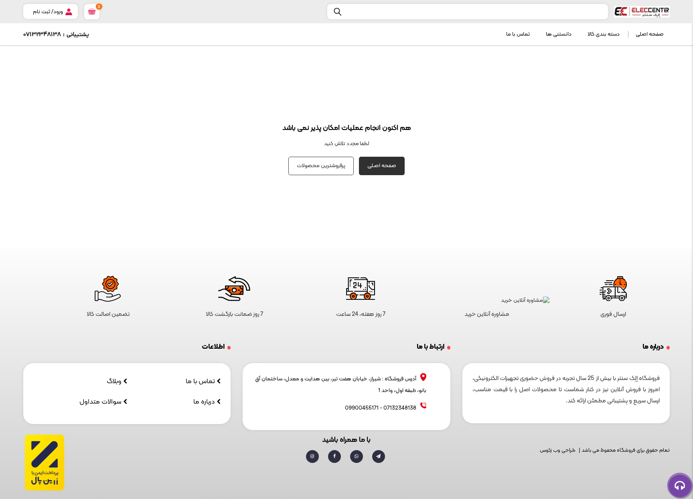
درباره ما (205, 402)
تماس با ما (518, 34)
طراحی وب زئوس (557, 450)
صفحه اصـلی (381, 166)
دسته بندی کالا (604, 34)
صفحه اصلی (650, 34)
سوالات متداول (101, 402)
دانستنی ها (558, 34)
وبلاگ (115, 381)
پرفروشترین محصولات (321, 166)
